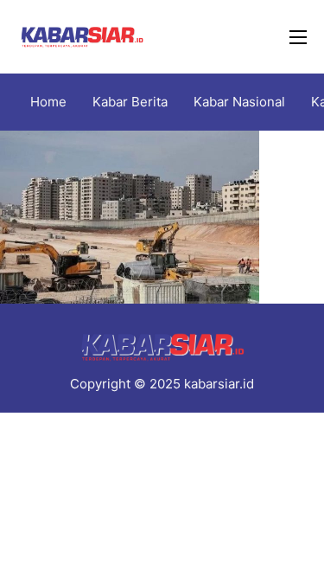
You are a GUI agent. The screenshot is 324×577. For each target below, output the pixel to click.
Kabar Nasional (239, 101)
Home (48, 101)
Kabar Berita (130, 101)
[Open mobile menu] (298, 37)
